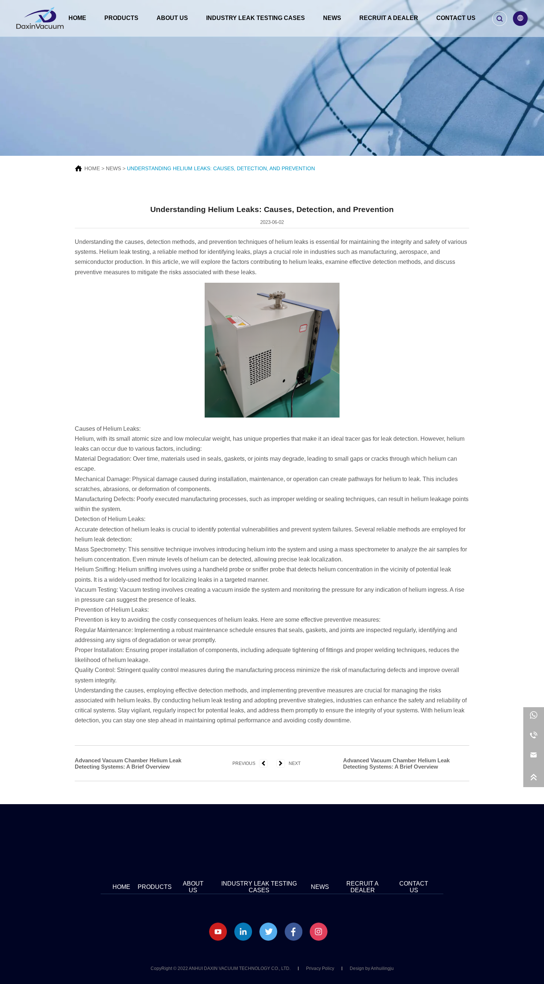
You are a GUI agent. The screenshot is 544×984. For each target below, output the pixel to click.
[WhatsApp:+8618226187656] (533, 717)
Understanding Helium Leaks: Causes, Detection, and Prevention (221, 168)
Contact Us (456, 18)
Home (77, 18)
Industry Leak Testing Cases (255, 18)
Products (121, 18)
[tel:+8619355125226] (533, 737)
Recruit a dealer (388, 18)
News (332, 18)
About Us (172, 18)
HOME (92, 168)
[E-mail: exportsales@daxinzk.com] (533, 757)
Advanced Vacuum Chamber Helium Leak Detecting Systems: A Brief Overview (128, 763)
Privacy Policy (320, 968)
